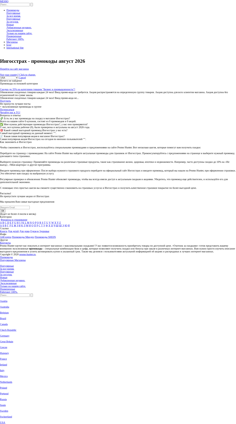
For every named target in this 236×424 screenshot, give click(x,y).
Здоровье (44, 231)
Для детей (13, 231)
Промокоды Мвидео (23, 237)
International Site (15, 47)
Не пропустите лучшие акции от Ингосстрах (24, 196)
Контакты (5, 242)
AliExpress (5, 237)
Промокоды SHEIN (45, 237)
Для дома (24, 231)
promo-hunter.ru (27, 254)
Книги (3, 231)
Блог (9, 45)
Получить (5, 101)
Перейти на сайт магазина (14, 69)
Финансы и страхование (14, 219)
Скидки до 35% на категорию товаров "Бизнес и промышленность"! (37, 89)
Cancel (22, 77)
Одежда (34, 231)
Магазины (12, 42)
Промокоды (12, 10)
